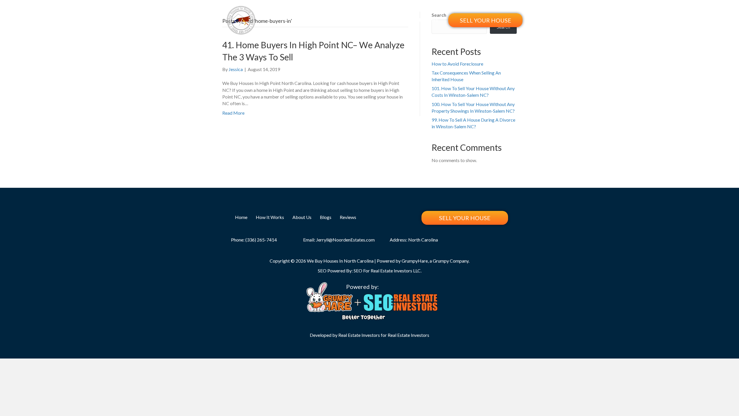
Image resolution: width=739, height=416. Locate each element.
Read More (233, 113)
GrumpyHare (415, 260)
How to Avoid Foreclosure (457, 63)
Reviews (428, 20)
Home (311, 20)
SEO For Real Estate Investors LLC (387, 270)
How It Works (342, 20)
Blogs (404, 20)
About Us (377, 20)
